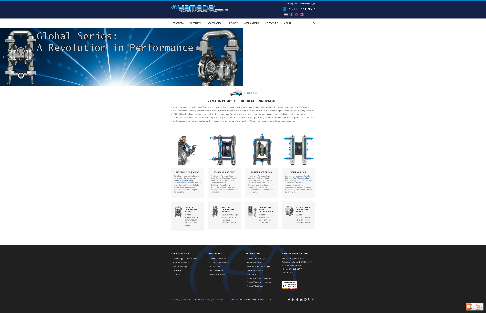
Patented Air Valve (255, 263)
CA (302, 14)
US (286, 14)
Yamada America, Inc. (196, 300)
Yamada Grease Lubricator (259, 282)
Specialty (195, 23)
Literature (271, 23)
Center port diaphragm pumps (260, 181)
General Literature (218, 259)
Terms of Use (236, 300)
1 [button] (235, 88)
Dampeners (178, 270)
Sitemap (261, 300)
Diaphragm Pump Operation (259, 278)
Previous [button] (4, 57)
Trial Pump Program (255, 270)
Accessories (214, 23)
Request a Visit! (250, 93)
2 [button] (239, 88)
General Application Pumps (185, 259)
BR (297, 14)
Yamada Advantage (256, 258)
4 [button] (247, 88)
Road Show (252, 274)
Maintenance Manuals (219, 263)
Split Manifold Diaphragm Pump (298, 178)
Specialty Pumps (180, 266)
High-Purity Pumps (181, 263)
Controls (176, 274)
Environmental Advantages (258, 266)
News (269, 300)
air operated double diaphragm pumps (279, 107)
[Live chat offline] (474, 306)
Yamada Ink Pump (255, 286)
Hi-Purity (233, 23)
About (287, 23)
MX (291, 14)
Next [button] (481, 57)
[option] (243, 57)
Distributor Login (307, 4)
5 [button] (250, 88)
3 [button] (243, 88)
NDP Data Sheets (217, 274)
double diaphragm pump (183, 181)
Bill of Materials (217, 270)
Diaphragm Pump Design (221, 185)
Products (178, 23)
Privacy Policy (250, 300)
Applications (251, 23)
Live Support (291, 4)
